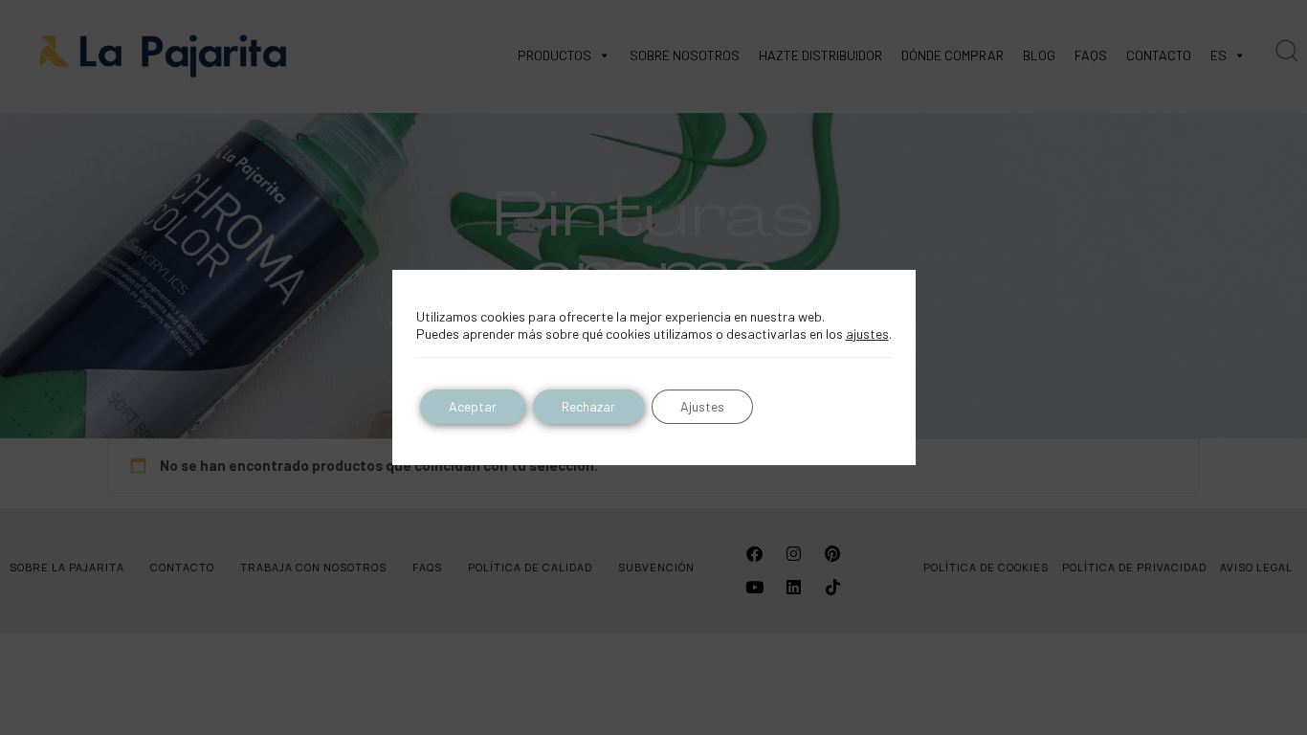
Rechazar (588, 406)
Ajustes (702, 406)
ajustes (867, 333)
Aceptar (473, 406)
